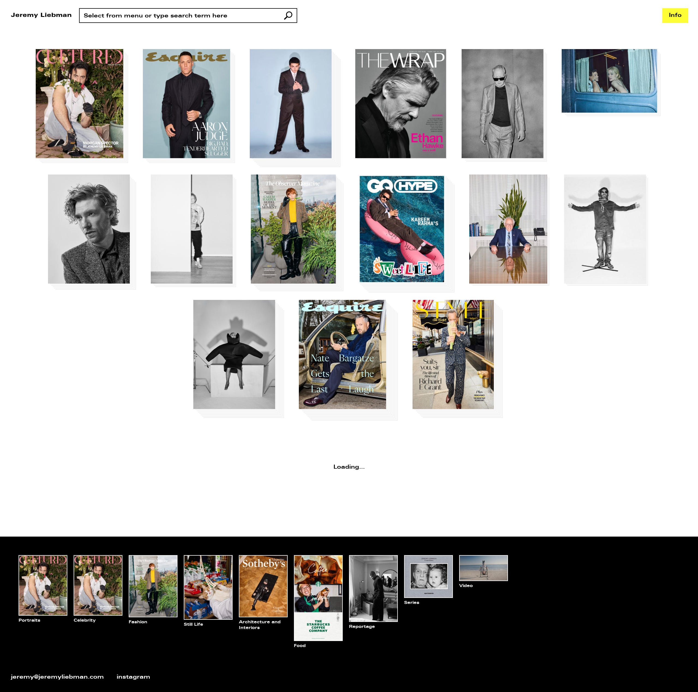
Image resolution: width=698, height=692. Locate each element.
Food (300, 646)
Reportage (362, 627)
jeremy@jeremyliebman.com (57, 677)
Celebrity (85, 620)
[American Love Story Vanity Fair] (612, 83)
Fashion (138, 622)
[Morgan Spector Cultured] (83, 107)
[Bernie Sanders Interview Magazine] (510, 231)
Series (411, 603)
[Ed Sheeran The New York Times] (194, 231)
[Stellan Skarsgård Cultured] (505, 106)
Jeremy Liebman (41, 15)
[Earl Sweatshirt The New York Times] (607, 231)
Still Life (193, 625)
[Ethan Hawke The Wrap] (402, 105)
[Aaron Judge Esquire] (190, 107)
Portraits (29, 620)
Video (466, 586)
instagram (133, 677)
